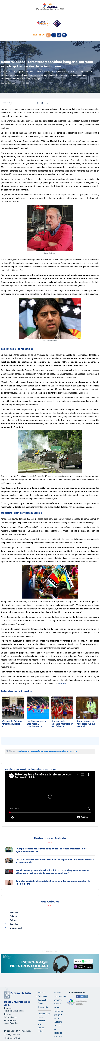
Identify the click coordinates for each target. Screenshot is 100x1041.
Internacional (16, 928)
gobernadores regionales (54, 751)
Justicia (57, 1026)
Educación (58, 1011)
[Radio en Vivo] (48, 35)
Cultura (13, 920)
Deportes (14, 924)
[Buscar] (59, 35)
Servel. (62, 683)
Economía (58, 1015)
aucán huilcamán (22, 751)
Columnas (42, 996)
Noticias (41, 992)
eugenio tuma (37, 751)
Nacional (6, 103)
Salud (56, 1029)
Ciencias (57, 1004)
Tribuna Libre (43, 1007)
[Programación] (53, 35)
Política (13, 916)
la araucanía (72, 751)
